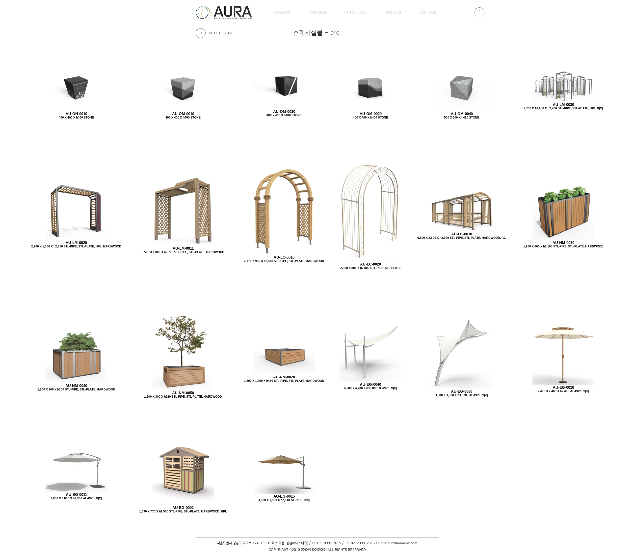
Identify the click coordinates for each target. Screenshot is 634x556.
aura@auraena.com (402, 543)
